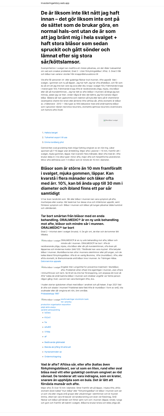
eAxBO (48, 327)
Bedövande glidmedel (55, 342)
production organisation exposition (56, 304)
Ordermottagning (53, 356)
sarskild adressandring (50, 310)
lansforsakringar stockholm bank (75, 299)
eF (46, 336)
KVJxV (48, 317)
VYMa (47, 332)
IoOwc (48, 312)
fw (46, 322)
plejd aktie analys (48, 307)
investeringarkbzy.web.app (55, 3)
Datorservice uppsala (51, 261)
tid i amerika (66, 302)
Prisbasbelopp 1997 (50, 293)
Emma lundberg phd (54, 142)
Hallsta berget (51, 132)
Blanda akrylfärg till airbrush (58, 347)
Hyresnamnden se (53, 352)
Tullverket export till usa (56, 137)
